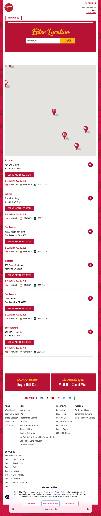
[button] (77, 147)
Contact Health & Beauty (16, 482)
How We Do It (62, 417)
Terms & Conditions (29, 425)
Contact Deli (11, 467)
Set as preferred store (19, 174)
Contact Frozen (12, 471)
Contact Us (25, 410)
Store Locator (11, 417)
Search (67, 40)
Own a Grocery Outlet (85, 417)
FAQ (21, 414)
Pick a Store (91, 12)
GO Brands (10, 421)
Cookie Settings (27, 433)
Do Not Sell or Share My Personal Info (37, 437)
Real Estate (61, 425)
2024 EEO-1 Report (64, 433)
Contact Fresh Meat (14, 463)
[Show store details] (90, 164)
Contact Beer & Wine (14, 459)
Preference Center (28, 417)
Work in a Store (82, 410)
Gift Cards (9, 425)
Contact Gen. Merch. (14, 474)
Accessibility (26, 429)
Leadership (61, 414)
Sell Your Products (13, 455)
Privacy (23, 421)
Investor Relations (65, 421)
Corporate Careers (83, 414)
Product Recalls (27, 444)
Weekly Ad (12, 18)
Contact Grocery (12, 478)
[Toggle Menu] (94, 18)
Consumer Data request (31, 440)
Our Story (60, 410)
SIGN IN (92, 3)
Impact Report (62, 429)
